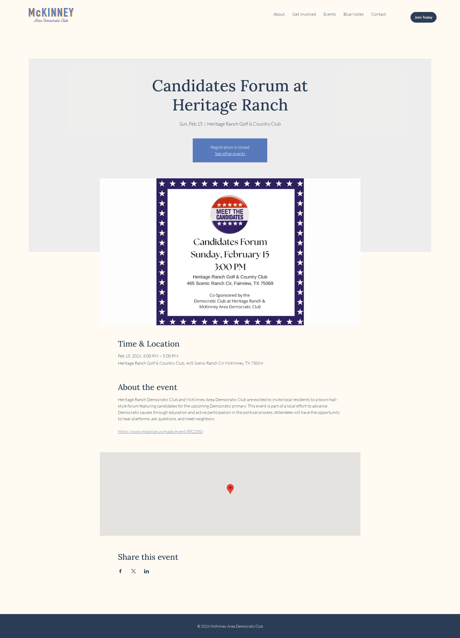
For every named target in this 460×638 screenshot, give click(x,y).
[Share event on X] (133, 571)
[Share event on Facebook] (120, 571)
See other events (230, 153)
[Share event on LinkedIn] (146, 571)
